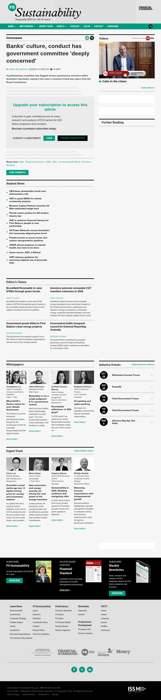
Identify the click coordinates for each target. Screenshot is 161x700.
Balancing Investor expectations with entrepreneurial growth (83, 493)
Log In (87, 26)
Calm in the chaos (114, 81)
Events (61, 26)
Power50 (116, 387)
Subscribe (113, 26)
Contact (99, 26)
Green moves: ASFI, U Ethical (25, 252)
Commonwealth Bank (69, 162)
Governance (14, 38)
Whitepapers (26, 26)
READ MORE (11, 439)
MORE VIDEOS (147, 88)
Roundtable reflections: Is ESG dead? (61, 409)
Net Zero (86, 162)
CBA (21, 162)
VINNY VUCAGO (12, 298)
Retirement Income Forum (126, 375)
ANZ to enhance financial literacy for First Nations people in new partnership (29, 223)
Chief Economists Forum (125, 398)
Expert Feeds (46, 26)
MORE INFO (64, 590)
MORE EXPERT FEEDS (83, 451)
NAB (48, 162)
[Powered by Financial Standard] (146, 8)
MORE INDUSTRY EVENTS (142, 365)
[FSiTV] (150, 38)
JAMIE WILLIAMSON (18, 69)
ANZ (54, 162)
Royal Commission (34, 162)
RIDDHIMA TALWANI (14, 333)
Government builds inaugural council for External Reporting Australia (68, 326)
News (11, 26)
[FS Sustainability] (44, 12)
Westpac (10, 165)
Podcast (75, 26)
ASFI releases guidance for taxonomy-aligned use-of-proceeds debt (28, 260)
